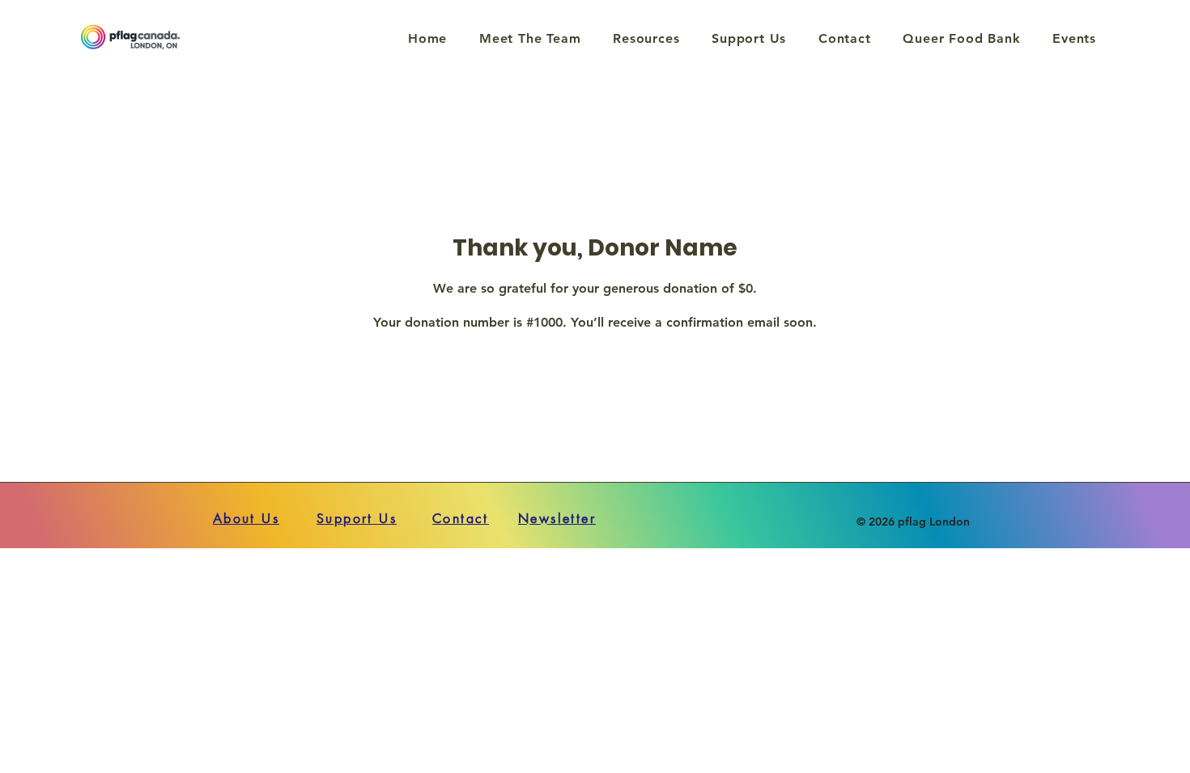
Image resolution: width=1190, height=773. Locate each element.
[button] (646, 38)
